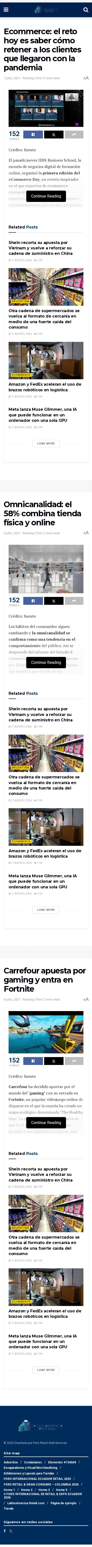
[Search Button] (85, 9)
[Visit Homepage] (46, 10)
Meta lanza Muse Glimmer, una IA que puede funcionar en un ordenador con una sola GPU (43, 415)
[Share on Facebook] (33, 134)
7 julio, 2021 (12, 78)
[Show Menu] (6, 9)
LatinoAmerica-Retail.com (25, 1503)
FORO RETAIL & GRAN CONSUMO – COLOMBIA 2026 (41, 1484)
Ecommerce (21, 375)
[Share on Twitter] (54, 134)
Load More (46, 443)
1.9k (39, 260)
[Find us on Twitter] (11, 1531)
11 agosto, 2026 (21, 260)
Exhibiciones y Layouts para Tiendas (29, 1473)
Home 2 (26, 1490)
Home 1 (9, 1490)
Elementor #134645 (62, 1462)
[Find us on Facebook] (5, 1531)
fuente (30, 149)
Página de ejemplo (64, 1503)
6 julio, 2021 (12, 533)
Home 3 (44, 1490)
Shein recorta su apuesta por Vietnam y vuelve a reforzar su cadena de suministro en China (41, 248)
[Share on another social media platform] (74, 134)
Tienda (8, 1508)
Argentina (20, 301)
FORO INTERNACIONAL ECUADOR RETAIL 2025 (37, 1479)
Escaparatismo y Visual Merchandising (30, 1468)
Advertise (11, 1462)
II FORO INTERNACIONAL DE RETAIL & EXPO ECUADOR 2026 (43, 1495)
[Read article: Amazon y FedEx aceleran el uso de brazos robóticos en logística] (46, 360)
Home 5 (61, 1490)
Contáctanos (33, 1462)
